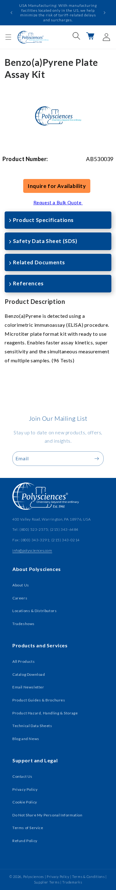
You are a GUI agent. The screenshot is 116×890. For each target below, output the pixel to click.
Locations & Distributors (34, 610)
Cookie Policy (24, 802)
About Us (20, 585)
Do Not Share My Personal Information (47, 815)
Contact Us (22, 776)
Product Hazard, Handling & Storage (45, 713)
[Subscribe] (96, 458)
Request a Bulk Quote (58, 202)
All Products (23, 661)
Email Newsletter (28, 687)
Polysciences (33, 877)
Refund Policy (24, 840)
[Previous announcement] (11, 12)
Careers (19, 598)
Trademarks (72, 882)
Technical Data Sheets (32, 725)
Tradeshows (23, 623)
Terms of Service (27, 827)
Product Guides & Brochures (38, 700)
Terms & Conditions (88, 877)
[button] (8, 37)
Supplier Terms (47, 882)
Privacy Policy (24, 789)
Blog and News (25, 738)
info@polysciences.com (32, 550)
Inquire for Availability (57, 186)
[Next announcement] (104, 12)
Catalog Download (28, 674)
